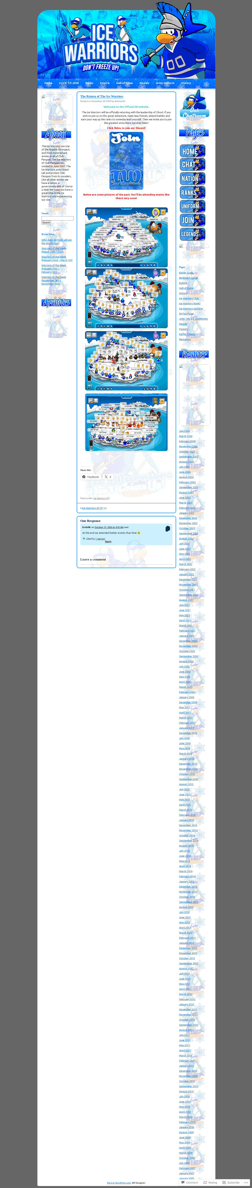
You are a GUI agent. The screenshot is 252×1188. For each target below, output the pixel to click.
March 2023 (185, 502)
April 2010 (185, 1111)
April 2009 (185, 1147)
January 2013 (186, 943)
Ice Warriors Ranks (189, 303)
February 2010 (187, 1122)
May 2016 (184, 748)
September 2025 (188, 456)
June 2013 (185, 917)
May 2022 (184, 553)
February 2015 (187, 815)
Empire (105, 83)
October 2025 (187, 451)
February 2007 (187, 1168)
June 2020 (185, 671)
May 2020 (184, 676)
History (186, 83)
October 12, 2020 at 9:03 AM (109, 527)
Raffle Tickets (187, 334)
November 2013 (188, 891)
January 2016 (186, 758)
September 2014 (188, 840)
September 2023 (188, 487)
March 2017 (185, 717)
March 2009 (185, 1152)
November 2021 (188, 584)
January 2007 (186, 1173)
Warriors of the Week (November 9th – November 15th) (54, 280)
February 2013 (187, 937)
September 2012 (188, 963)
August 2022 (186, 538)
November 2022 (188, 523)
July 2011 (184, 1035)
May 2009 (184, 1142)
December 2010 (188, 1070)
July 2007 (184, 1163)
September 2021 (188, 594)
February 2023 (187, 507)
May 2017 (184, 707)
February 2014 (187, 876)
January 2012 (186, 1004)
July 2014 (184, 850)
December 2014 (188, 825)
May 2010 (184, 1106)
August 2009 (186, 1132)
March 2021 (185, 625)
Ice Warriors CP (101, 498)
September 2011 (188, 1024)
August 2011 (186, 1030)
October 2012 (187, 958)
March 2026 (185, 436)
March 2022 (185, 564)
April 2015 (185, 804)
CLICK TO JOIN (69, 83)
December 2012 (188, 948)
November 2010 (188, 1076)
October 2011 (187, 1019)
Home (48, 83)
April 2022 (185, 559)
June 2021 (185, 610)
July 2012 (184, 973)
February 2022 (187, 569)
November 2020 (188, 646)
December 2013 (188, 886)
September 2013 (188, 902)
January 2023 (186, 513)
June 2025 (185, 472)
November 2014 (188, 830)
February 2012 (187, 999)
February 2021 (187, 630)
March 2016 (185, 753)
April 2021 (185, 620)
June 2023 (185, 497)
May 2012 (184, 983)
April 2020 (185, 681)
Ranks (89, 83)
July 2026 (184, 431)
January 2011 (186, 1065)
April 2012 (185, 989)
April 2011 (185, 1050)
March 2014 (185, 871)
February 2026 (187, 441)
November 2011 (188, 1014)
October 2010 (187, 1081)
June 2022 (185, 548)
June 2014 (185, 855)
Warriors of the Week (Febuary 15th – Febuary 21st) (54, 268)
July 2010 (184, 1096)
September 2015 (188, 779)
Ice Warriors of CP (92, 508)
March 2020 (185, 687)
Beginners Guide (188, 277)
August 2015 (186, 784)
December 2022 (188, 518)
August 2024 (186, 477)
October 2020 (187, 651)
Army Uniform (165, 83)
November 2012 (188, 953)
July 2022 (184, 543)
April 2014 (185, 866)
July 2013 (184, 912)
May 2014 (184, 861)
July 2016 (184, 738)
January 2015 (186, 820)
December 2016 (188, 733)
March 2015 (185, 809)
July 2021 (184, 605)
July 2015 (184, 789)
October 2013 (187, 896)
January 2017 (186, 728)
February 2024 (187, 482)
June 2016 (185, 743)
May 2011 (184, 1045)
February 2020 (187, 692)
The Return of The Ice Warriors (101, 96)
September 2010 (188, 1086)
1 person (100, 538)
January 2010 (186, 1127)
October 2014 (187, 835)
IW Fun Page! (186, 313)
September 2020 (188, 656)
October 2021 (187, 589)
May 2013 (184, 922)
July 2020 (184, 666)
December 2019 (188, 702)
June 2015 (185, 794)
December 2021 (188, 579)
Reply (108, 541)
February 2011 (187, 1060)
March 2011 (185, 1055)
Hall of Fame (124, 83)
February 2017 (187, 722)
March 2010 (185, 1117)
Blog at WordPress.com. (119, 1183)
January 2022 (186, 574)
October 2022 (187, 528)
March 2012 (185, 994)
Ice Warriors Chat (189, 298)
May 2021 (184, 615)
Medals (144, 83)
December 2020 (188, 640)
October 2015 (187, 774)
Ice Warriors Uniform (191, 308)
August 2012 (186, 968)
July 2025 (184, 466)
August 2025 (186, 461)
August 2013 (186, 907)
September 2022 (188, 533)
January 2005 (186, 1178)
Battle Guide (186, 272)
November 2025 (188, 446)
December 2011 (188, 1009)
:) (104, 508)
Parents (183, 329)
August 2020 (186, 661)
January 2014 (186, 881)
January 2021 (186, 635)
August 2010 (186, 1091)
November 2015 (188, 768)
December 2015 (188, 763)
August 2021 (186, 600)
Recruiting (185, 339)
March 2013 (185, 932)
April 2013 (185, 927)
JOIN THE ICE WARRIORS (193, 318)
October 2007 (187, 1157)
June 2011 (185, 1040)
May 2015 (184, 799)
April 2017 (185, 712)
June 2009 (185, 1137)
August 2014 (186, 845)
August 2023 (186, 492)
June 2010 (185, 1101)
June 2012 (185, 978)
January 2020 (186, 697)
